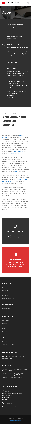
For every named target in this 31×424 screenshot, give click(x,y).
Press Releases (6, 309)
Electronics (5, 323)
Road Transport (6, 326)
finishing (15, 152)
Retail (3, 329)
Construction (5, 321)
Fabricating (5, 290)
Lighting (4, 331)
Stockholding (5, 296)
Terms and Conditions (8, 344)
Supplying (4, 288)
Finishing (4, 293)
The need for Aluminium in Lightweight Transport (15, 369)
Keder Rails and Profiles (8, 298)
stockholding (11, 154)
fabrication (20, 152)
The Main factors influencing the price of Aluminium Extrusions (13, 374)
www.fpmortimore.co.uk (15, 421)
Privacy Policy (5, 342)
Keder (15, 172)
